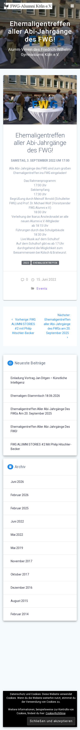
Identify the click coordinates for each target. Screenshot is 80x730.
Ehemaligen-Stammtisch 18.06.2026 (35, 395)
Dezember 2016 (21, 587)
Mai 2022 (17, 534)
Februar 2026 (20, 495)
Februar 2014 (20, 614)
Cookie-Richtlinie (55, 713)
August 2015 (19, 601)
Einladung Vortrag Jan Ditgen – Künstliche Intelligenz (39, 380)
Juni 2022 (17, 521)
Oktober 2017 (20, 574)
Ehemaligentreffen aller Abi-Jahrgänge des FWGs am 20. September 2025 (40, 411)
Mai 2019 (17, 548)
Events (42, 288)
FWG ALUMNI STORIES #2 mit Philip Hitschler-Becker (41, 447)
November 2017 (21, 561)
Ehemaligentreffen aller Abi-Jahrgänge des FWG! (40, 429)
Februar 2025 (20, 508)
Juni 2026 (17, 481)
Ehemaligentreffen (45, 263)
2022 (26, 263)
